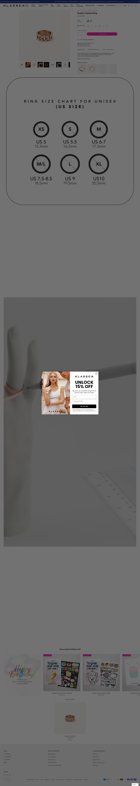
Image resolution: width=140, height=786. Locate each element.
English (134, 784)
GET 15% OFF (84, 406)
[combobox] (135, 784)
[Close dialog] (96, 373)
